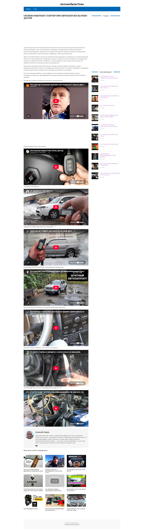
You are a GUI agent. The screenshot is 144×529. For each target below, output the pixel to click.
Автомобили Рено (72, 4)
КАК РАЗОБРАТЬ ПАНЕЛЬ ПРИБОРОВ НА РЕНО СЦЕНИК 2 (109, 125)
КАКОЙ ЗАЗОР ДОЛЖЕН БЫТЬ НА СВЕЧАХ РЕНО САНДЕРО (109, 116)
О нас (35, 9)
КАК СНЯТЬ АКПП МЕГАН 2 (107, 105)
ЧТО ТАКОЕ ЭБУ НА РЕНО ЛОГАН (109, 144)
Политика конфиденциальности (72, 524)
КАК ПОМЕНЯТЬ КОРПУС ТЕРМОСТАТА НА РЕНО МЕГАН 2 (109, 77)
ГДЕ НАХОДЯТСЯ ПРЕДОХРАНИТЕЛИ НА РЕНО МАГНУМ (108, 155)
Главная (28, 9)
